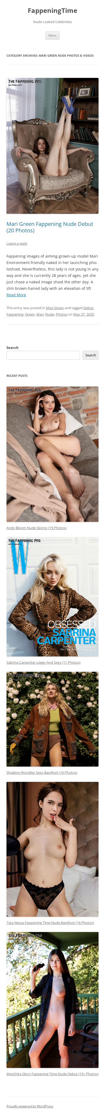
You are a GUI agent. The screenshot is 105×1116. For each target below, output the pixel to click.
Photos (61, 314)
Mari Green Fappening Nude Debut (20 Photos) (49, 227)
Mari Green (55, 307)
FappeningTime (52, 10)
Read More (16, 294)
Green (30, 314)
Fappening (14, 314)
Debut (88, 307)
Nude (49, 314)
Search (12, 347)
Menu (52, 35)
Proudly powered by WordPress (29, 1106)
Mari (40, 314)
